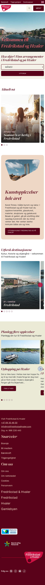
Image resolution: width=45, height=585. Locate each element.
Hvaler (5, 503)
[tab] (1, 145)
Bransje (5, 443)
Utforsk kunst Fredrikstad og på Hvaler (22, 231)
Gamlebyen (9, 509)
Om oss (5, 471)
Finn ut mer (8, 388)
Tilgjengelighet (15, 2)
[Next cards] (40, 285)
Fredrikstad (9, 497)
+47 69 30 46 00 (9, 422)
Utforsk (22, 73)
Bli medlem (6, 448)
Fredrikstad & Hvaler (15, 492)
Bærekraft (4, 2)
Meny (38, 8)
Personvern (6, 485)
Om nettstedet (8, 476)
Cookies (5, 481)
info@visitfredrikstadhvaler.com (16, 426)
